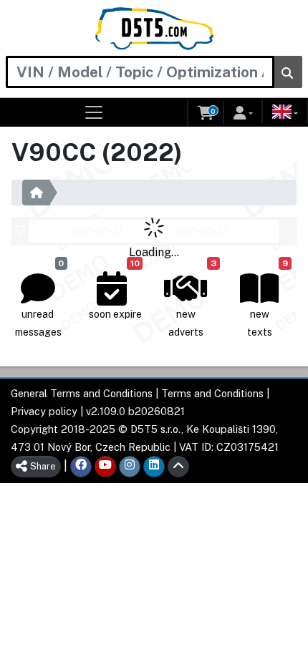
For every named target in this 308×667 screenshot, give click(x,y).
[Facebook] (81, 466)
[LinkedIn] (154, 466)
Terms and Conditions (212, 393)
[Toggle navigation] (94, 112)
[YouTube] (105, 466)
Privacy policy (44, 411)
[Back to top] (178, 466)
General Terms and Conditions (82, 393)
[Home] (154, 28)
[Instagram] (129, 466)
